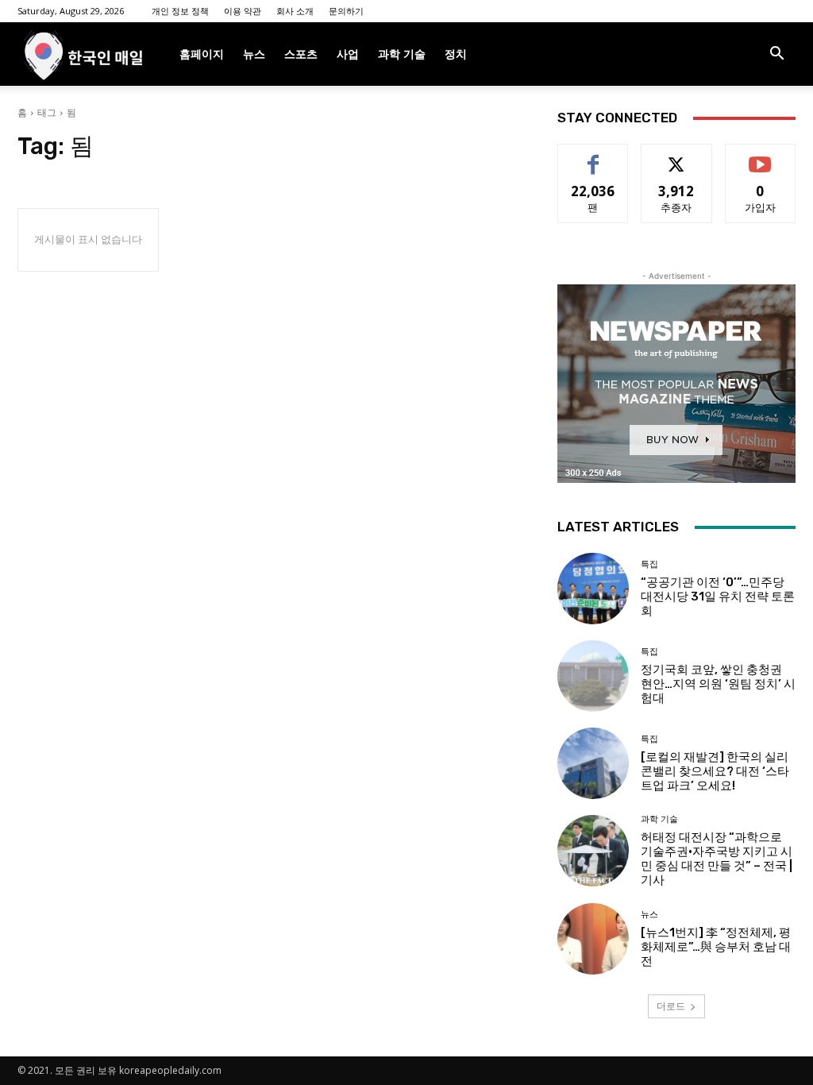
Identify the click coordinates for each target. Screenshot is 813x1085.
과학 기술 (402, 53)
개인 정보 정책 (180, 11)
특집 (649, 564)
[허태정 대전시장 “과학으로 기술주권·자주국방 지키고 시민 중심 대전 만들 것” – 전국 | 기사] (593, 850)
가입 (760, 156)
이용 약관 (242, 11)
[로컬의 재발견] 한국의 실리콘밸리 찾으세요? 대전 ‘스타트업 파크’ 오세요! (715, 771)
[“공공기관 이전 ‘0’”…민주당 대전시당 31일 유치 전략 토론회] (593, 588)
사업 (348, 53)
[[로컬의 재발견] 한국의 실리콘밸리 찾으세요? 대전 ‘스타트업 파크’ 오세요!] (593, 763)
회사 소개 (295, 11)
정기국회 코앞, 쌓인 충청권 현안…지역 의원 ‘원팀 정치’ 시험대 (718, 683)
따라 (676, 156)
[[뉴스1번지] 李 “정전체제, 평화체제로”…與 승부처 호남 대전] (593, 939)
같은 (593, 156)
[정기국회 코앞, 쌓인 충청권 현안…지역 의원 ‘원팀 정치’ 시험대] (593, 676)
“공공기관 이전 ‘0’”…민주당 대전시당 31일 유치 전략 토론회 (718, 596)
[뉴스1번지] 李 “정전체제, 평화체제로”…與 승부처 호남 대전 (716, 946)
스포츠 (301, 53)
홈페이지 (201, 53)
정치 (456, 53)
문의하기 (346, 11)
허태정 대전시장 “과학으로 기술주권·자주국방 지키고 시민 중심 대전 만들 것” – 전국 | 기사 (716, 858)
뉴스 (254, 53)
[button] (776, 55)
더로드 (671, 1006)
